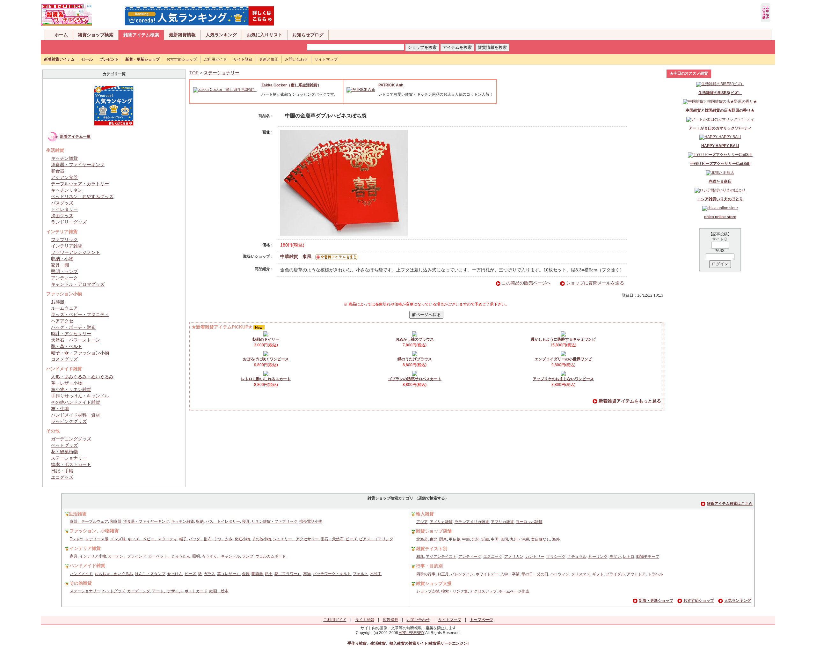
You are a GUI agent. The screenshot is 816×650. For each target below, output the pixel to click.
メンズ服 (118, 539)
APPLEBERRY (412, 633)
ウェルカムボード (270, 556)
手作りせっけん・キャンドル (80, 395)
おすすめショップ (181, 59)
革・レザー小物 (66, 383)
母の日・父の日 (534, 574)
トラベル (655, 574)
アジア (422, 522)
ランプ (247, 556)
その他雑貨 (80, 583)
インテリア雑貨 (66, 245)
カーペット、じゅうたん (169, 556)
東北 (433, 539)
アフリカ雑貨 (502, 522)
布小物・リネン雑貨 (71, 389)
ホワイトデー (487, 574)
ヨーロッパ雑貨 (529, 522)
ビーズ (351, 539)
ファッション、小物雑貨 (94, 530)
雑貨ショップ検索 (95, 34)
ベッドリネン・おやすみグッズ (82, 196)
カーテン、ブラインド (127, 556)
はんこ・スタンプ (150, 574)
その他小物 (261, 539)
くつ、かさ (223, 539)
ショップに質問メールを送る (595, 282)
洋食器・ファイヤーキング (78, 164)
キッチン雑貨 (64, 158)
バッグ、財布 (200, 539)
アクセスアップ (483, 591)
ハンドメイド (81, 574)
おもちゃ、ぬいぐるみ (114, 574)
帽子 (183, 539)
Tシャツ (77, 539)
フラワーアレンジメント (75, 252)
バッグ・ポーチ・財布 (73, 327)
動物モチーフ (647, 556)
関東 (443, 539)
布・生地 (60, 408)
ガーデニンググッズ (71, 438)
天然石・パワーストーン (75, 340)
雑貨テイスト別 (431, 548)
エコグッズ (62, 477)
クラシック (555, 556)
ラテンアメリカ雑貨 (472, 522)
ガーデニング (138, 591)
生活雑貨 (77, 513)
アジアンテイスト (441, 556)
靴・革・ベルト (66, 346)
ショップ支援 (427, 591)
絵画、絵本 (219, 591)
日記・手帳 (62, 470)
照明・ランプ (64, 271)
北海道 (422, 539)
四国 (504, 539)
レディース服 (96, 539)
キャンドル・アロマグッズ (78, 284)
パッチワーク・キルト (332, 574)
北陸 (475, 539)
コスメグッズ (64, 359)
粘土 (269, 574)
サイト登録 (242, 59)
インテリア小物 (92, 556)
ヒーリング (598, 556)
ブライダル (615, 574)
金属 (246, 574)
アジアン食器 (64, 177)
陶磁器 (257, 574)
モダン (615, 556)
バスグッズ (62, 202)
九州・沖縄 (519, 539)
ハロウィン (559, 574)
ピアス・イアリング (376, 539)
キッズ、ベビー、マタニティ (152, 539)
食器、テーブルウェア (89, 521)
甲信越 (454, 539)
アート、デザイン (167, 591)
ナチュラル (576, 556)
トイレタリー (64, 209)
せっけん (175, 574)
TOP (194, 72)
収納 (200, 521)
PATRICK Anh (390, 85)
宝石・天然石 (332, 539)
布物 (307, 574)
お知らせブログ (308, 34)
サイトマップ (326, 59)
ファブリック (64, 239)
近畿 (485, 539)
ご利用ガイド (215, 59)
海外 (556, 539)
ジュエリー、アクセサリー (296, 539)
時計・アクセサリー (71, 333)
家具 (73, 556)
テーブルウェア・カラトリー (80, 183)
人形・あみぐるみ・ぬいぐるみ (82, 376)
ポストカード (196, 591)
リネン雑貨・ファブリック (274, 521)
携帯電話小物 (310, 521)
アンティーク (64, 277)
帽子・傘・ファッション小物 (80, 352)
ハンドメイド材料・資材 (75, 414)
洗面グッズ (62, 215)
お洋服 (57, 301)
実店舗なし (540, 539)
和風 (420, 556)
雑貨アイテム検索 (141, 34)
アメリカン (513, 556)
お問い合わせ (296, 59)
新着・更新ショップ (656, 600)
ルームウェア (64, 308)
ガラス (209, 574)
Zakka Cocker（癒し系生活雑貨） (291, 85)
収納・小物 (62, 258)
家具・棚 (60, 265)
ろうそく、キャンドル (221, 556)
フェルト (360, 574)
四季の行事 (425, 574)
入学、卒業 (510, 574)
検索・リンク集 (454, 591)
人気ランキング (221, 34)
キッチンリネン (66, 190)
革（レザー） (228, 574)
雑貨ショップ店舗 (434, 531)
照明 (196, 556)
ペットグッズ (64, 445)
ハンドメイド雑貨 (87, 565)
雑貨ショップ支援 (434, 583)
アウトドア (636, 574)
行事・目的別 (429, 565)
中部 (466, 539)
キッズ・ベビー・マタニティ (80, 314)
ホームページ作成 (514, 591)
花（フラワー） (287, 574)
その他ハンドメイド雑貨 (75, 402)
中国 (495, 539)
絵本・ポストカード (71, 464)
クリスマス (580, 574)
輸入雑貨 (425, 513)
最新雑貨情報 (182, 34)
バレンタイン (462, 574)
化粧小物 (242, 539)
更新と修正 (268, 59)
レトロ (628, 556)
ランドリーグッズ (69, 222)
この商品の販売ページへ (526, 282)
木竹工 (376, 574)
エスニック (492, 556)
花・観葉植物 (64, 451)
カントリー (534, 556)
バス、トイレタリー (223, 521)
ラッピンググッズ (69, 421)
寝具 (246, 521)
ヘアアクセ (62, 320)
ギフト (598, 574)
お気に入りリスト (264, 34)
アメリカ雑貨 (441, 522)
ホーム (61, 34)
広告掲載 (390, 619)
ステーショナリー (69, 458)
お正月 (443, 574)
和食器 (57, 171)
